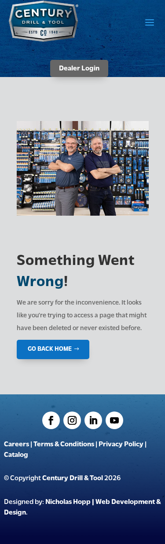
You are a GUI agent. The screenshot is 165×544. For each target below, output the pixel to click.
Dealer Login (79, 68)
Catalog (16, 455)
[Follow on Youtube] (114, 420)
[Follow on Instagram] (72, 420)
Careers (16, 444)
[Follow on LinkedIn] (93, 420)
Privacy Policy (121, 444)
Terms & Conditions (63, 444)
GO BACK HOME (50, 349)
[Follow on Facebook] (51, 420)
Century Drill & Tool (72, 478)
